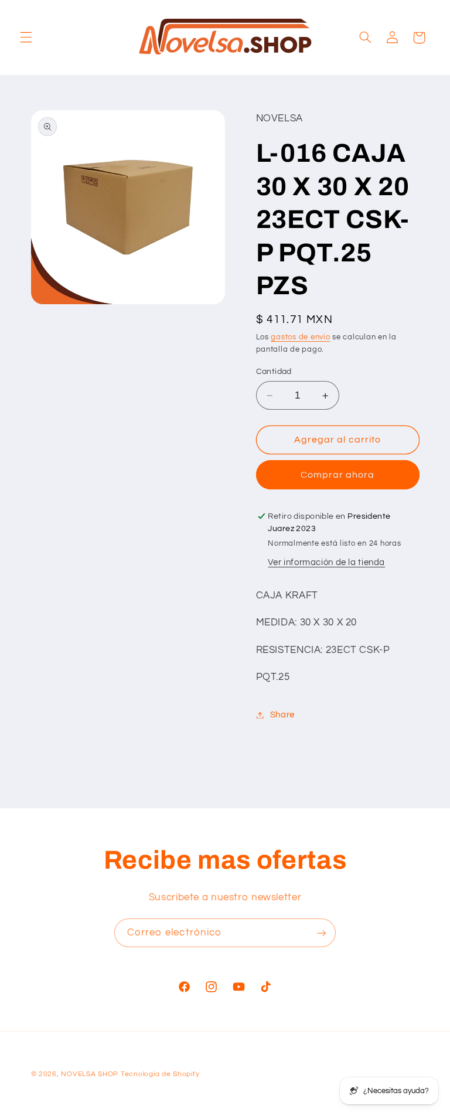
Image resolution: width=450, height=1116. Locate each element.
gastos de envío (300, 337)
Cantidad (274, 372)
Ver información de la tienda (326, 562)
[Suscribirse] (321, 932)
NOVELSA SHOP (89, 1074)
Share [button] (282, 714)
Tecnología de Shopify (160, 1074)
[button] (25, 37)
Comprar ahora (338, 474)
